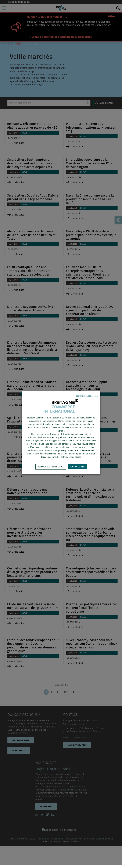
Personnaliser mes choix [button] (51, 467)
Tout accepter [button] (77, 467)
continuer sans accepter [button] (87, 396)
